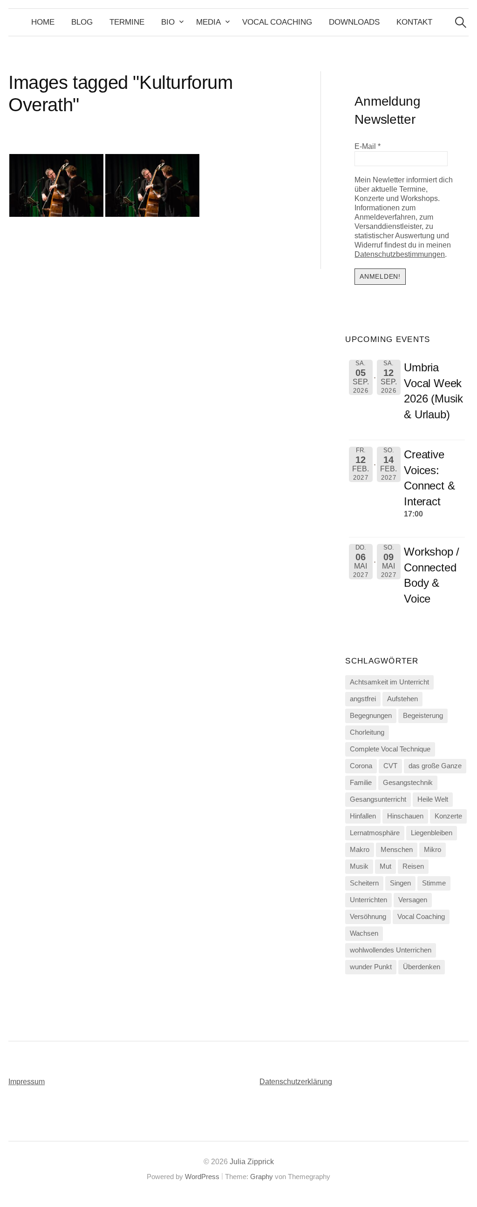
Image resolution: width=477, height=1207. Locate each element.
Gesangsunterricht (378, 799)
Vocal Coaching (277, 22)
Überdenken (421, 967)
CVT (390, 766)
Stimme (434, 883)
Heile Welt (432, 799)
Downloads (354, 22)
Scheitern (364, 883)
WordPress (202, 1176)
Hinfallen (363, 816)
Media (208, 22)
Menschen (397, 849)
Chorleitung (367, 732)
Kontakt (414, 22)
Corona (361, 766)
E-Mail (367, 146)
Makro (359, 849)
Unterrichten (368, 900)
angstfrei (363, 699)
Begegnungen (371, 715)
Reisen (413, 866)
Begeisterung (423, 715)
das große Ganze (435, 766)
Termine (126, 22)
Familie (361, 782)
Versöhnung (368, 916)
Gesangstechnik (408, 782)
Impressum (26, 1082)
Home (43, 22)
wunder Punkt (371, 967)
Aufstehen (402, 699)
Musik (359, 866)
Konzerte (448, 816)
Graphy (261, 1176)
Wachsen (364, 933)
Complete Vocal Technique (390, 749)
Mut (385, 866)
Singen (400, 883)
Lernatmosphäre (375, 833)
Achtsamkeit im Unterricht (389, 682)
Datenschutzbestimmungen (399, 254)
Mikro (432, 849)
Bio (168, 22)
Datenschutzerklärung (295, 1082)
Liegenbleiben (431, 833)
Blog (82, 22)
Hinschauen (405, 816)
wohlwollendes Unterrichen (390, 950)
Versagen (412, 900)
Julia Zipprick (252, 1162)
